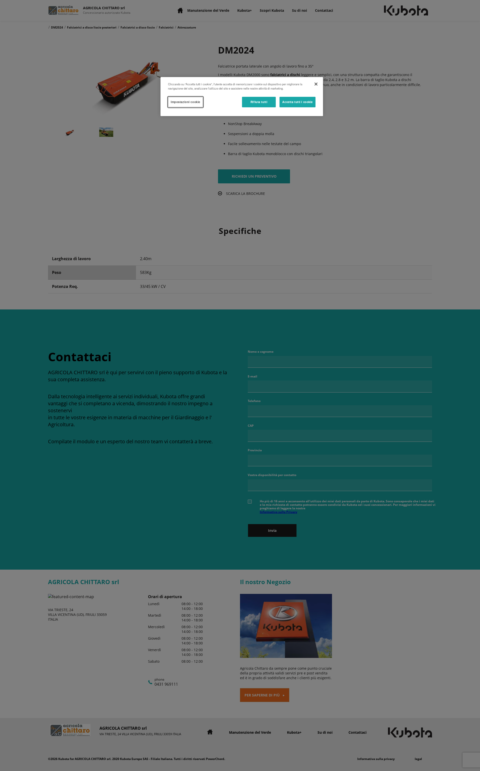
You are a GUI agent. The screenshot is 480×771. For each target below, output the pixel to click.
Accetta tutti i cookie (297, 102)
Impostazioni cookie (185, 102)
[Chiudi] (316, 84)
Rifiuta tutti (258, 102)
